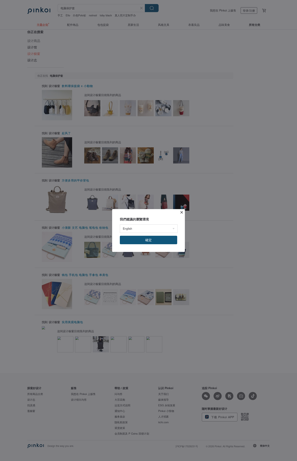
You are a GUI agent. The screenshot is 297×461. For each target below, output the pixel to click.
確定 (148, 240)
